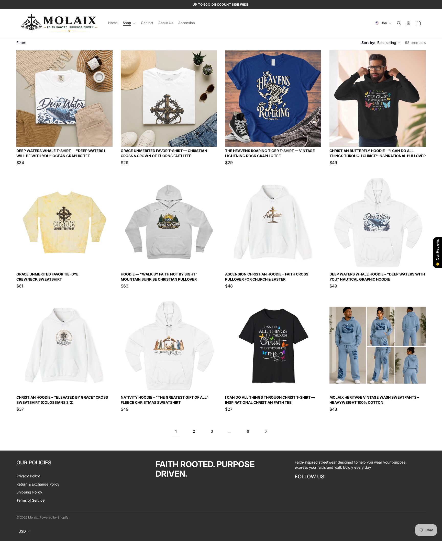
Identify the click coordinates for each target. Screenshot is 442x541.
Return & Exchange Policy (37, 484)
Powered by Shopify (54, 517)
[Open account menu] (408, 23)
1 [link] (176, 431)
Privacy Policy (28, 476)
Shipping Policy (29, 492)
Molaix (33, 517)
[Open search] (398, 23)
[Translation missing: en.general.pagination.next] (266, 431)
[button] (389, 42)
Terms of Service (30, 500)
